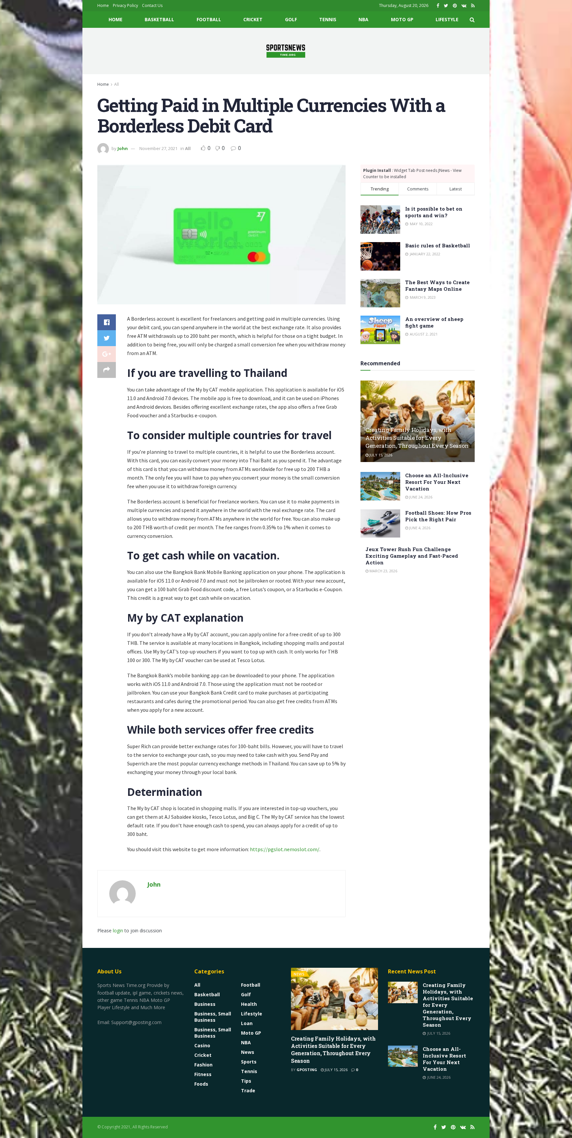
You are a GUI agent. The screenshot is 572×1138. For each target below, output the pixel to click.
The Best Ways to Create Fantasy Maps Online (437, 285)
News (247, 1052)
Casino (202, 1045)
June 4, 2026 (419, 527)
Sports (249, 1062)
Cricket (252, 19)
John (123, 148)
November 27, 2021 (158, 148)
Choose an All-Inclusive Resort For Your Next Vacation (436, 482)
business (204, 1004)
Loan (247, 1023)
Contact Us (152, 5)
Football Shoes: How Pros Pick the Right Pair (438, 516)
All (116, 84)
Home (103, 5)
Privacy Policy (125, 5)
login (118, 930)
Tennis (327, 19)
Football (209, 19)
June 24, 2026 (420, 496)
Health (249, 1004)
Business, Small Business (212, 1016)
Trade (248, 1090)
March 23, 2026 (382, 570)
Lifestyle (447, 19)
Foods (201, 1084)
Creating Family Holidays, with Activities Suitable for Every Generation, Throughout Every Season (417, 437)
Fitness (203, 1074)
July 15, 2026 (380, 454)
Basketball (159, 19)
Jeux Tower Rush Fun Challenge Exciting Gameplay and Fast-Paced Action (411, 556)
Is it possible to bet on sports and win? (433, 212)
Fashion (203, 1064)
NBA (363, 19)
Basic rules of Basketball (437, 245)
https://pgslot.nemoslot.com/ (284, 849)
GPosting (307, 1069)
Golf (291, 19)
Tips (246, 1081)
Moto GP (402, 19)
